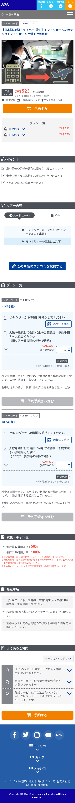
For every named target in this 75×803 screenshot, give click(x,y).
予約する (40, 108)
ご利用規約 (20, 781)
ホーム (8, 781)
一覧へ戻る (12, 14)
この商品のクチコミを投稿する (40, 266)
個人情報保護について (41, 781)
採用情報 (43, 785)
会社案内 (30, 785)
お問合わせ (63, 781)
